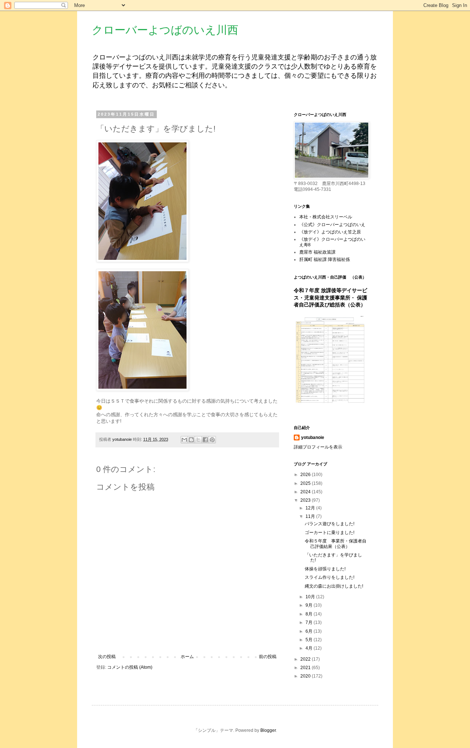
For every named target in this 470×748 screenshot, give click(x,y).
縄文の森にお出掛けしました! (334, 586)
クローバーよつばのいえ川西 (165, 30)
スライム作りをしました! (329, 577)
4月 (310, 648)
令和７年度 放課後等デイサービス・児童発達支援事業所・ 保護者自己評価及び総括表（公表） (330, 297)
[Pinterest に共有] (212, 439)
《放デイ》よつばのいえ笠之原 (330, 232)
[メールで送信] (184, 439)
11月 (311, 516)
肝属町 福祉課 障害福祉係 (324, 259)
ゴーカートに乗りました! (329, 532)
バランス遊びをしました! (329, 523)
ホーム (187, 656)
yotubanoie (312, 437)
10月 (311, 596)
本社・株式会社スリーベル (325, 216)
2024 (306, 491)
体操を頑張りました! (325, 568)
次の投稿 (107, 656)
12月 (311, 508)
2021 (306, 667)
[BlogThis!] (191, 439)
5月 (310, 639)
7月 (310, 622)
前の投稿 (267, 656)
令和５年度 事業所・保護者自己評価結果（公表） (335, 543)
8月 (310, 614)
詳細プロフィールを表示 (318, 447)
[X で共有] (198, 439)
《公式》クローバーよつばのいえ (332, 224)
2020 (306, 676)
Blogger (268, 730)
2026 (306, 474)
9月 (310, 605)
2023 (306, 500)
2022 (306, 659)
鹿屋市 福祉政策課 (317, 252)
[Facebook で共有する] (205, 439)
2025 (306, 483)
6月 (310, 631)
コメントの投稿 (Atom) (129, 667)
